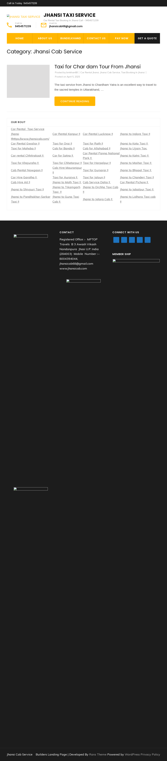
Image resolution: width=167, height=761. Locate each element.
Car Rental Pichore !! (134, 182)
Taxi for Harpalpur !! (97, 163)
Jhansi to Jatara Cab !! (98, 199)
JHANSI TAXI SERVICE (69, 15)
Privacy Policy (150, 754)
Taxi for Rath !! (93, 143)
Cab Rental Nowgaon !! (27, 170)
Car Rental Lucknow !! (98, 134)
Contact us (96, 38)
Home (19, 38)
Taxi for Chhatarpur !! (67, 163)
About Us (45, 38)
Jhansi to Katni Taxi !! (134, 155)
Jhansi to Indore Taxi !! (135, 134)
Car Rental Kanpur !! (66, 134)
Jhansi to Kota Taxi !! (134, 143)
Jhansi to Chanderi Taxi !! (137, 177)
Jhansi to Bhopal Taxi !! (136, 170)
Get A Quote (147, 38)
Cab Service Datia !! (97, 182)
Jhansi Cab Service (110, 72)
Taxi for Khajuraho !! (25, 163)
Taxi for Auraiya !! (65, 177)
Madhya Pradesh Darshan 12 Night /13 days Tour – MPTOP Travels (77, 63)
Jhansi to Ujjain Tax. (133, 148)
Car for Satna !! (63, 155)
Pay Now (121, 38)
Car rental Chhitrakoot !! (27, 155)
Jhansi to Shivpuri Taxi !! (27, 189)
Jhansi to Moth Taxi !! (67, 182)
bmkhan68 (72, 72)
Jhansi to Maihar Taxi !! (136, 163)
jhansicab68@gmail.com (66, 26)
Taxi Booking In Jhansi (133, 72)
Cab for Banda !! (64, 148)
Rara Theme (98, 754)
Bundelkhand (70, 38)
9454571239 (30, 3)
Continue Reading (75, 101)
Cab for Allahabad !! (96, 148)
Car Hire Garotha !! (24, 177)
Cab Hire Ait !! (20, 182)
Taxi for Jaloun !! (94, 177)
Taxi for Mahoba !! (23, 148)
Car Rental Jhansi (89, 72)
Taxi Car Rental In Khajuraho (72, 49)
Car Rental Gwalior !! (25, 143)
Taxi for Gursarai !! (95, 170)
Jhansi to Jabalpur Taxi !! (137, 189)
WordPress (132, 754)
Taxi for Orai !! (62, 143)
